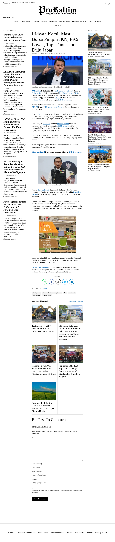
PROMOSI (15, 2)
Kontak (90, 533)
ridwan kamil (47, 295)
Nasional (44, 21)
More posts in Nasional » (75, 301)
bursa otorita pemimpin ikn (52, 293)
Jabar (39, 114)
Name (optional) (37, 464)
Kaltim (16, 21)
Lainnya (56, 25)
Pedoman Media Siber (26, 533)
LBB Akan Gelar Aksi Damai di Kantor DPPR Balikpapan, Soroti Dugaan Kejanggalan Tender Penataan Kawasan (14, 78)
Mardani (46, 123)
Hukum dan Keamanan (79, 21)
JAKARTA (36, 91)
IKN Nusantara (64, 100)
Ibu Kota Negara (66, 93)
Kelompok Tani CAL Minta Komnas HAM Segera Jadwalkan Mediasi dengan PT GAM (44, 370)
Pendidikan (97, 21)
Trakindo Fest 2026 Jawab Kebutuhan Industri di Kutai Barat (14, 37)
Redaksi (11, 533)
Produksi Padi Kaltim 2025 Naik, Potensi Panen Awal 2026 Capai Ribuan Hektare (43, 407)
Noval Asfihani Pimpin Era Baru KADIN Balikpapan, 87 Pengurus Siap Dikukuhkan (14, 207)
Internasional (53, 21)
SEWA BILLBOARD (30, 2)
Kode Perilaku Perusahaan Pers (51, 533)
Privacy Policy (101, 533)
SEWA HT (21, 2)
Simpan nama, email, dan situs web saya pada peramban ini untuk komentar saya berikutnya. (57, 492)
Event (90, 21)
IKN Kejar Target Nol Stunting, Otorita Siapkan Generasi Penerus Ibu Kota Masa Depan (14, 124)
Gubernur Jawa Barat (64, 91)
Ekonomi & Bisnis (64, 21)
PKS (45, 107)
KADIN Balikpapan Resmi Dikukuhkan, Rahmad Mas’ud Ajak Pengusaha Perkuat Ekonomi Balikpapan (14, 167)
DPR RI (58, 97)
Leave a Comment (10, 66)
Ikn (65, 293)
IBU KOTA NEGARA (41, 267)
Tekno (36, 21)
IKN (76, 93)
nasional (72, 293)
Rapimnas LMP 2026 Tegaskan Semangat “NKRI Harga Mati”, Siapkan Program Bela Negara (69, 371)
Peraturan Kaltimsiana (75, 533)
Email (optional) (37, 471)
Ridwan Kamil (37, 93)
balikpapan (36, 293)
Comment (35, 438)
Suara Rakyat (26, 21)
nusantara (36, 295)
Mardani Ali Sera (55, 107)
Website (34, 479)
